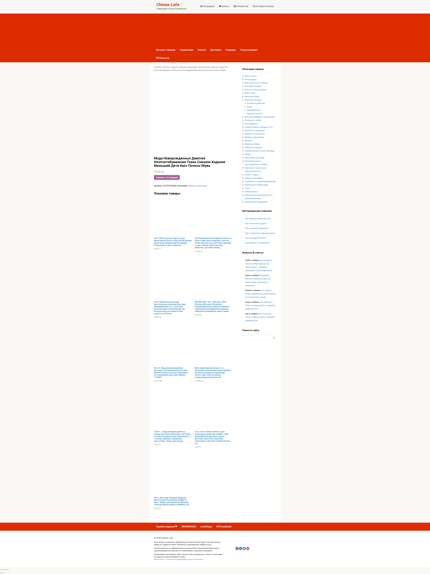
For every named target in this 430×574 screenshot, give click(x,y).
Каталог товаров (165, 50)
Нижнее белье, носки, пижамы (259, 151)
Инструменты (251, 123)
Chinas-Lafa (167, 4)
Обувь (248, 154)
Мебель (248, 140)
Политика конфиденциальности (180, 559)
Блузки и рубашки (256, 103)
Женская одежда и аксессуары (260, 117)
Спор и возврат (249, 50)
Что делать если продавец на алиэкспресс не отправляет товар (260, 293)
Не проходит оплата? (255, 238)
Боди (249, 106)
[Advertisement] (215, 29)
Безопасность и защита (256, 83)
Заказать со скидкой (167, 177)
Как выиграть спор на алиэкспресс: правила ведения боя (260, 305)
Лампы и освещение (255, 134)
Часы (247, 188)
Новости (164, 58)
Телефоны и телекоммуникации (260, 181)
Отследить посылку (264, 6)
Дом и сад (250, 93)
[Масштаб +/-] (8, 569)
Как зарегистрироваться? (258, 218)
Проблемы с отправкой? (257, 242)
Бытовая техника (253, 86)
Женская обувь (252, 96)
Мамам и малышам (188, 67)
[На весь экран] (5, 569)
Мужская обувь (252, 144)
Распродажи (208, 6)
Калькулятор (242, 6)
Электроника (251, 191)
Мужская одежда (253, 147)
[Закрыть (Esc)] (1, 569)
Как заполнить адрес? (256, 223)
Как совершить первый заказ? (260, 233)
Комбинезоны (254, 110)
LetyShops (206, 526)
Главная (157, 67)
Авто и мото (251, 76)
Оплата (202, 50)
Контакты (199, 559)
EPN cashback (223, 526)
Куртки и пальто (255, 113)
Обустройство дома (254, 157)
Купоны (225, 6)
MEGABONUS (189, 526)
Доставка (215, 50)
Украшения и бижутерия (256, 185)
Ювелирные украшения (256, 202)
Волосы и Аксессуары (256, 89)
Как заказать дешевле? (257, 228)
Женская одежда (253, 100)
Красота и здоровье (255, 130)
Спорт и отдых (252, 174)
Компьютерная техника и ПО (259, 127)
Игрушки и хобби (253, 120)
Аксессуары (251, 79)
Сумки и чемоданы (254, 178)
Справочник (186, 50)
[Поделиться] (3, 569)
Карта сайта (159, 559)
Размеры (231, 50)
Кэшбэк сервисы (165, 526)
